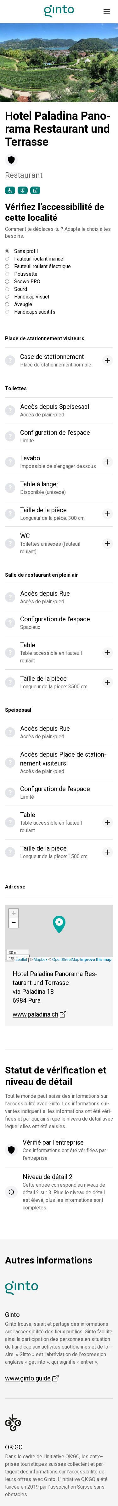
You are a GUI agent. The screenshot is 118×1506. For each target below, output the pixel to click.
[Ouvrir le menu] (106, 11)
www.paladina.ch (39, 1014)
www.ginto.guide (32, 1378)
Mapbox (41, 959)
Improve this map (95, 959)
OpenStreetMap (65, 959)
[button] (15, 62)
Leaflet (21, 959)
